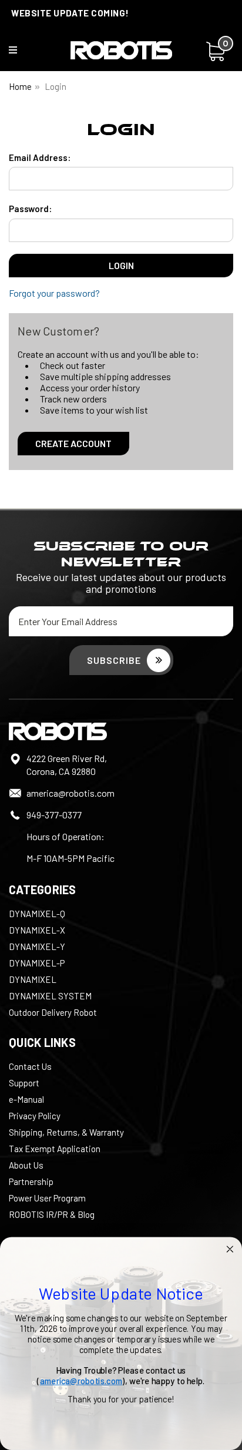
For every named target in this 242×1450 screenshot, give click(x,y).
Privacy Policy (34, 1115)
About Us (26, 1165)
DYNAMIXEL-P (37, 963)
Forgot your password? (54, 292)
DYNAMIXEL (32, 979)
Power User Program (47, 1198)
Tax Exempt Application (54, 1148)
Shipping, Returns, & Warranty (66, 1132)
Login (55, 86)
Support (24, 1083)
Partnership (31, 1181)
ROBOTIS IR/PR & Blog (52, 1214)
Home (20, 86)
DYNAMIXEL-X (37, 930)
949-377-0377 (54, 814)
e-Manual (26, 1099)
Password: (30, 208)
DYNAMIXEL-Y (37, 946)
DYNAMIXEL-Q (37, 913)
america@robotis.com (70, 792)
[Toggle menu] (20, 52)
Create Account (73, 443)
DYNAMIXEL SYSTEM (50, 996)
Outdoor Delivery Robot (53, 1012)
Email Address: (39, 157)
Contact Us (30, 1066)
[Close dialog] (230, 1249)
